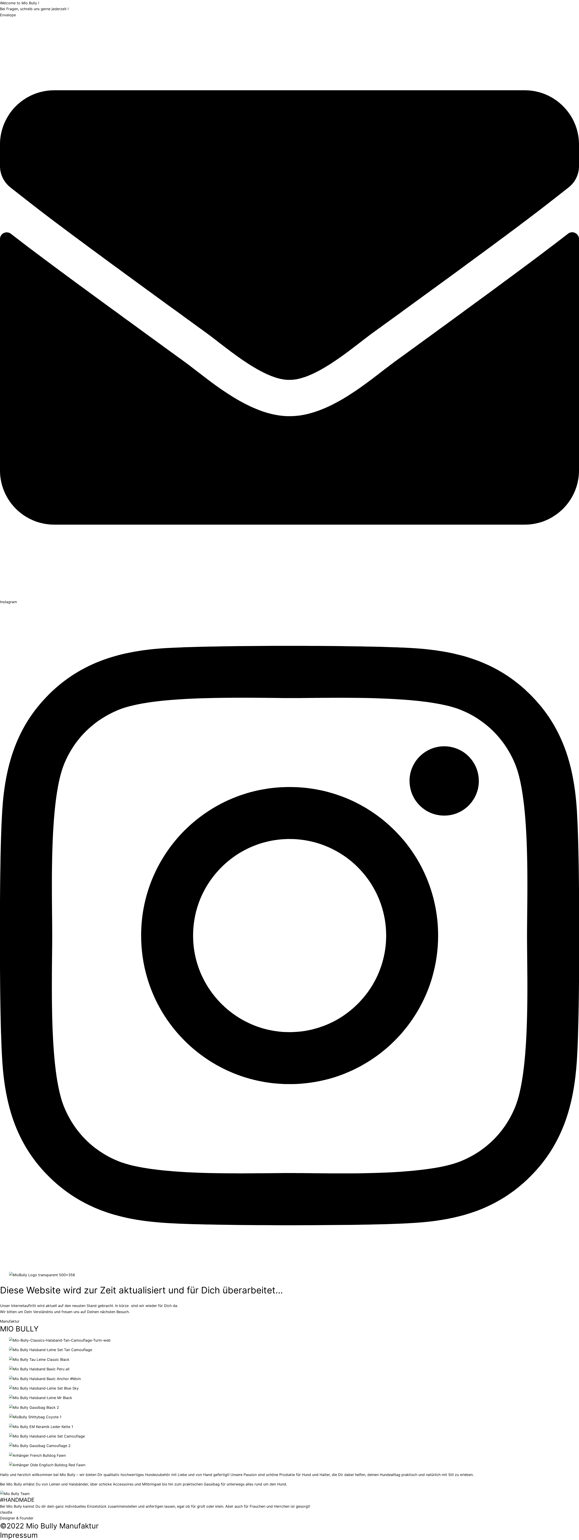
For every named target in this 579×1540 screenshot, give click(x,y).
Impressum (19, 1535)
